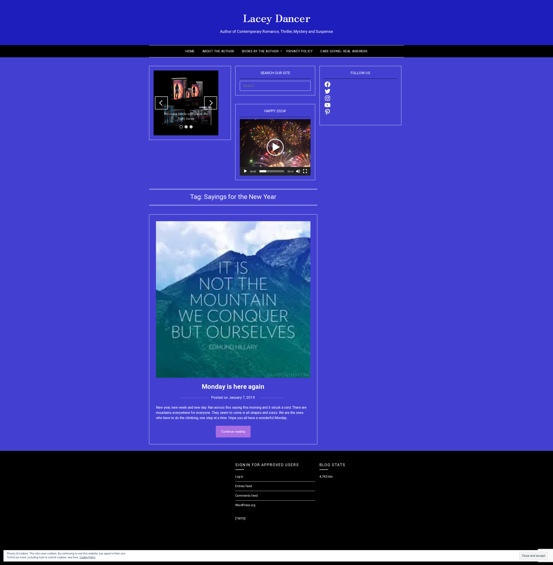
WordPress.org (245, 505)
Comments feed (246, 495)
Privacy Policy (299, 51)
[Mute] (298, 171)
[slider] (271, 171)
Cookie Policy (87, 557)
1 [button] (181, 126)
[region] (186, 102)
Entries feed (243, 486)
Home (190, 51)
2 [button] (186, 126)
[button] (275, 147)
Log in (239, 476)
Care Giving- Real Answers (344, 51)
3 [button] (191, 126)
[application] (275, 147)
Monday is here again (233, 386)
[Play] (245, 171)
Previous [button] (161, 102)
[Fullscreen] (305, 171)
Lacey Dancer (276, 17)
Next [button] (210, 102)
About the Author (218, 51)
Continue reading (233, 432)
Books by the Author (260, 51)
